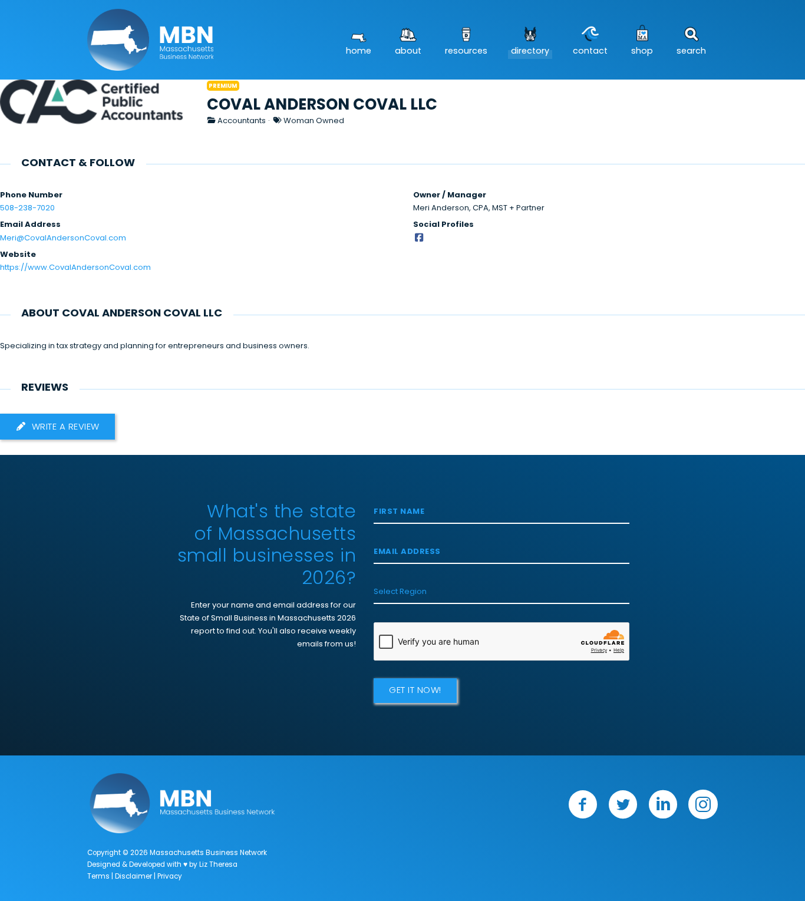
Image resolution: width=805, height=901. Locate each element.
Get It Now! (415, 691)
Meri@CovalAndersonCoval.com (63, 238)
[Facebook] (419, 238)
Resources (466, 51)
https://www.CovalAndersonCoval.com (75, 268)
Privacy (169, 876)
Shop (642, 51)
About (408, 51)
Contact (590, 51)
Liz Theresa (218, 865)
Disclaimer (133, 876)
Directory (530, 51)
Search (691, 51)
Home (358, 51)
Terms (98, 876)
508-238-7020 (27, 208)
